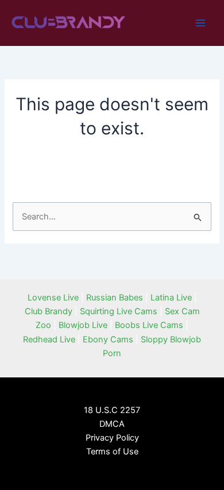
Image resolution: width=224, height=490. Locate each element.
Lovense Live (53, 297)
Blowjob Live (83, 325)
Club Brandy (48, 311)
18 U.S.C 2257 (112, 410)
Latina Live (171, 297)
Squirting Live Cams (118, 311)
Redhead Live (49, 339)
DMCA (112, 424)
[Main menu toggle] (200, 23)
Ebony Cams (108, 339)
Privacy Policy (112, 438)
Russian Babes (114, 297)
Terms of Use (112, 451)
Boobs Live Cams (149, 325)
